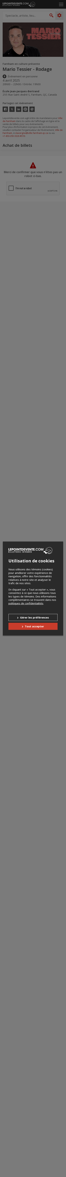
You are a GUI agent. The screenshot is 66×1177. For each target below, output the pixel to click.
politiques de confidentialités (25, 603)
